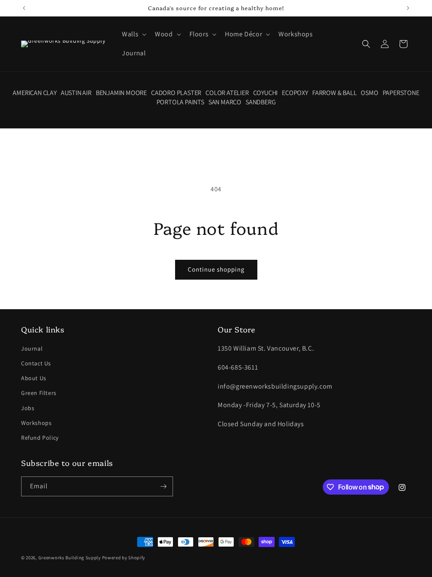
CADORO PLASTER (176, 93)
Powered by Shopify (124, 558)
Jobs (27, 408)
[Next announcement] (408, 8)
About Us (33, 378)
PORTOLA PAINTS (180, 102)
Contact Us (36, 363)
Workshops (36, 423)
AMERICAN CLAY (34, 93)
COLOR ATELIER (226, 93)
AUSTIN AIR (76, 93)
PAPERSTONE (401, 93)
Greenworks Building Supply (69, 558)
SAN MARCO (224, 102)
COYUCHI (265, 93)
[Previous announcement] (24, 8)
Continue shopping (216, 269)
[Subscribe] (163, 486)
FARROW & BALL (334, 93)
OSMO (369, 93)
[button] (133, 34)
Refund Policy (40, 437)
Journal (32, 348)
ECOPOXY (295, 93)
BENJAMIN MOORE (121, 93)
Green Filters (39, 393)
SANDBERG (260, 102)
